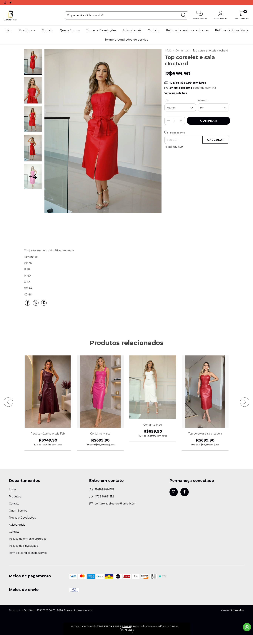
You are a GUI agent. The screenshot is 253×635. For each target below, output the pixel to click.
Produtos (26, 30)
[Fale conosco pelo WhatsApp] (247, 627)
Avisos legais (132, 30)
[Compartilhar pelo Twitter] (36, 304)
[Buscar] (183, 15)
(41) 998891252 (104, 496)
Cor (166, 100)
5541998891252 (104, 489)
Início (8, 30)
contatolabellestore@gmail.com (115, 503)
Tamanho (203, 100)
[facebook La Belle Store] (10, 2)
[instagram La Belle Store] (5, 2)
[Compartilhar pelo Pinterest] (44, 304)
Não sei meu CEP (173, 146)
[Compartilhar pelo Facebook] (28, 304)
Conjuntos (182, 50)
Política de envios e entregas (187, 30)
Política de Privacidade (232, 30)
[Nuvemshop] (232, 610)
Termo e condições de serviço (126, 39)
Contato (48, 30)
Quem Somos (70, 30)
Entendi (126, 630)
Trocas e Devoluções (101, 30)
